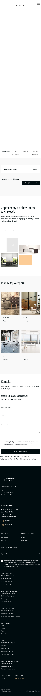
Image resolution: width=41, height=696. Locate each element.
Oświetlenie (5, 675)
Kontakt (24, 540)
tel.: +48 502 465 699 (11, 399)
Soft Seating (5, 623)
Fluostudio (37, 691)
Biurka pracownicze (7, 575)
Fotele (3, 628)
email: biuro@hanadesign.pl (14, 396)
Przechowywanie (6, 581)
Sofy (2, 625)
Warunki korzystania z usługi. (26, 459)
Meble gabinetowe (8, 608)
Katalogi (4, 537)
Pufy (2, 631)
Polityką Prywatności (15, 564)
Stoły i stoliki (5, 648)
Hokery (3, 645)
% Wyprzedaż (19, 678)
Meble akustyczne (7, 666)
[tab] (6, 153)
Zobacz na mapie (9, 231)
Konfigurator (6, 151)
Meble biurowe (6, 573)
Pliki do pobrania (35, 153)
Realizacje (5, 534)
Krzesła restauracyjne (8, 642)
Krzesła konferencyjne (8, 593)
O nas (23, 537)
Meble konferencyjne (9, 591)
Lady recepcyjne (6, 584)
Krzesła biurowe (6, 578)
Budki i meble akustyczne (10, 661)
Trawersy (4, 599)
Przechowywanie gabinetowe (10, 616)
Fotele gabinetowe (7, 613)
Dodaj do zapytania (31, 183)
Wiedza (3, 540)
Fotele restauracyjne (7, 654)
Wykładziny (19, 675)
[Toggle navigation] (38, 4)
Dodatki (4, 678)
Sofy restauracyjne (7, 651)
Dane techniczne (15, 153)
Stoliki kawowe (6, 601)
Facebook (8, 520)
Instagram (8, 525)
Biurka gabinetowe (7, 610)
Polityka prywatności (7, 459)
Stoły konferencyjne (7, 596)
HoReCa (3, 641)
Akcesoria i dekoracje (8, 669)
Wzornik (25, 151)
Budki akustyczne (6, 663)
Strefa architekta (28, 534)
